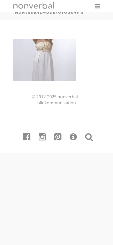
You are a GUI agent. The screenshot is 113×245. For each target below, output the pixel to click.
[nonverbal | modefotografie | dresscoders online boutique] (44, 79)
